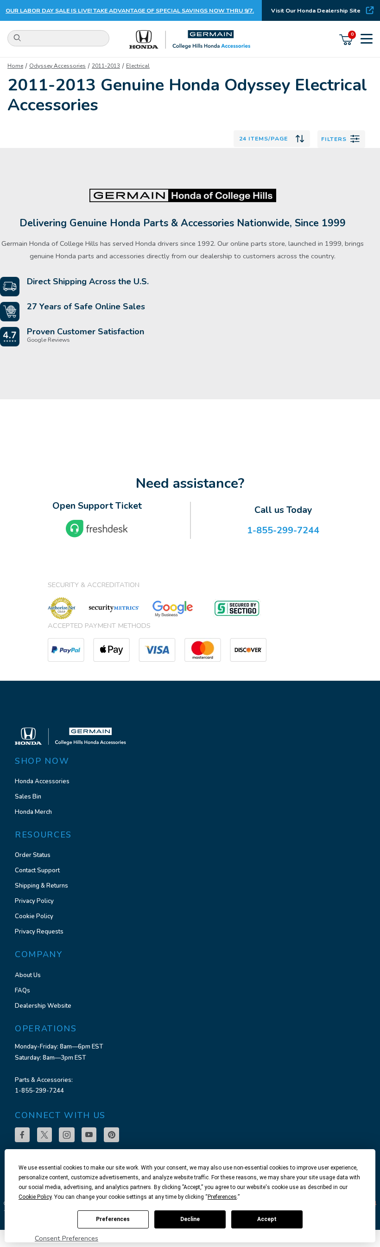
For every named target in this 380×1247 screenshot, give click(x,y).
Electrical (138, 66)
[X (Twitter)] (44, 1134)
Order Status (33, 855)
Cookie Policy (34, 916)
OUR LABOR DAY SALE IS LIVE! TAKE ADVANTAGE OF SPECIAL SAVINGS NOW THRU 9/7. (130, 10)
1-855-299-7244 (39, 1091)
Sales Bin (28, 797)
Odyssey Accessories (57, 66)
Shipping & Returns (41, 886)
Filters (334, 139)
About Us (28, 975)
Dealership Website (43, 1006)
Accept (267, 1219)
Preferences (113, 1219)
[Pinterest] (111, 1134)
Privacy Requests (39, 931)
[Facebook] (22, 1134)
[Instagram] (67, 1134)
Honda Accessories (42, 781)
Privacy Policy (34, 901)
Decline (190, 1219)
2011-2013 (106, 66)
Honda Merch (33, 812)
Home (15, 66)
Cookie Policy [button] (35, 1197)
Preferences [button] (222, 1197)
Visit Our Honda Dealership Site (316, 10)
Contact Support (37, 870)
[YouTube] (89, 1134)
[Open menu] (367, 40)
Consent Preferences (66, 1238)
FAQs (22, 990)
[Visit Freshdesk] (97, 528)
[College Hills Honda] (190, 40)
